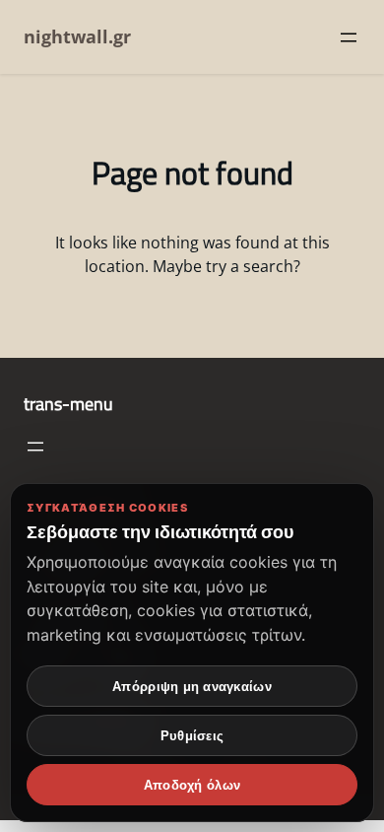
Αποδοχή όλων (192, 785)
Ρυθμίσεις (192, 735)
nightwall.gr (77, 36)
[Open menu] (348, 37)
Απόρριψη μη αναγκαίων (192, 686)
